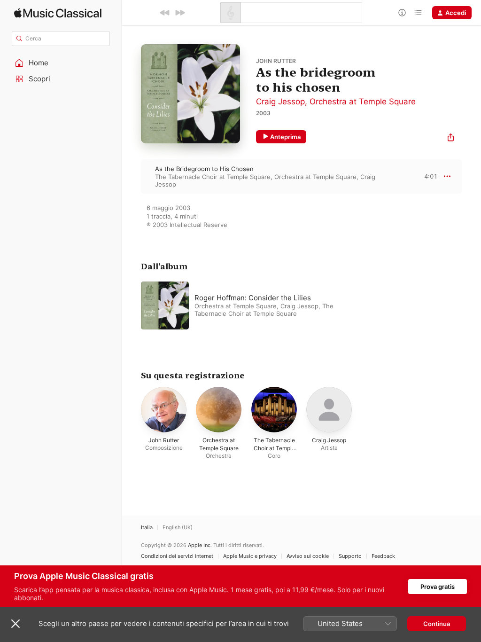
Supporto (350, 556)
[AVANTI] (179, 12)
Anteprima (285, 137)
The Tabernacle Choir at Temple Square (213, 176)
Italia (147, 527)
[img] (57, 13)
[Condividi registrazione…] (451, 138)
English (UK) (178, 527)
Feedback (383, 556)
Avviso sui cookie (308, 556)
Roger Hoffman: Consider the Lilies (252, 297)
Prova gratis (437, 586)
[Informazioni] (402, 12)
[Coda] (418, 12)
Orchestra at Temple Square (363, 101)
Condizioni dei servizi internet (177, 556)
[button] (61, 63)
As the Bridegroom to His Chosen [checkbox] (204, 168)
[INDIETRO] (164, 12)
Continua (436, 623)
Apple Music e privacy (250, 556)
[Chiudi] (15, 623)
